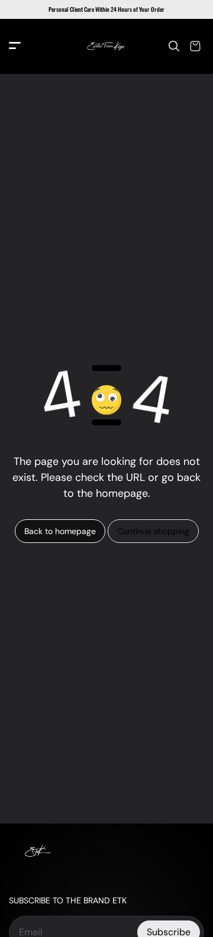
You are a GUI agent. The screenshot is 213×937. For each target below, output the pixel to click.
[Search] (174, 46)
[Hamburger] (15, 46)
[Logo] (106, 46)
